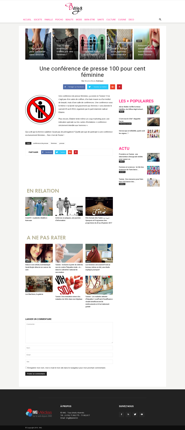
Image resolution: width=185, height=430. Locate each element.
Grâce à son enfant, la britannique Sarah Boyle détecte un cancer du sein (38, 267)
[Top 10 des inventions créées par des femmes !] (65, 44)
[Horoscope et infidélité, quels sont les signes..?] (153, 134)
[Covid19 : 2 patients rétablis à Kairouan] (39, 206)
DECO (131, 19)
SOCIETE (38, 19)
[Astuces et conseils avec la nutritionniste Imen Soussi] (147, 44)
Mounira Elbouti (90, 81)
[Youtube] (141, 414)
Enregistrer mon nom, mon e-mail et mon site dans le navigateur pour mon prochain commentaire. (66, 368)
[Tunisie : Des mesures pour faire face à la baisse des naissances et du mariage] (153, 182)
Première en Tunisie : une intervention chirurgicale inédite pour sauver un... (131, 156)
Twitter (133, 205)
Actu (124, 148)
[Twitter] (135, 414)
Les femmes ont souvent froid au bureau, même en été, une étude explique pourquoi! (97, 267)
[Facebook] (121, 414)
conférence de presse (40, 143)
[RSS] (128, 414)
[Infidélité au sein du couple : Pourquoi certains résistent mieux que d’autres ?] (92, 44)
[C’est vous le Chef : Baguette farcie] (153, 122)
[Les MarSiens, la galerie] (39, 284)
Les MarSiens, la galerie (34, 294)
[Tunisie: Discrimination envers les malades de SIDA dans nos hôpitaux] (69, 285)
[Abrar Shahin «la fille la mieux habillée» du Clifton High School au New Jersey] (153, 110)
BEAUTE (69, 19)
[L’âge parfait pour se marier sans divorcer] (38, 44)
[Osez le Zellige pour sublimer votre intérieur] (120, 44)
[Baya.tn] (73, 8)
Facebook (123, 205)
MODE (79, 19)
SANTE (100, 19)
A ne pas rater (46, 238)
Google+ (152, 205)
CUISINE (122, 19)
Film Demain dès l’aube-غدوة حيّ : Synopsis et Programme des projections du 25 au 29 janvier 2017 (98, 220)
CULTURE (111, 19)
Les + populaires (136, 101)
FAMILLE (49, 19)
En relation (43, 191)
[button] (160, 20)
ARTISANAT (113, 44)
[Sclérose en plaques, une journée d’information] (69, 206)
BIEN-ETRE (89, 19)
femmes (54, 143)
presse (62, 143)
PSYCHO (59, 19)
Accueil (27, 19)
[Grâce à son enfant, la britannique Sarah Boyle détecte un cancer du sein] (39, 253)
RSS (142, 205)
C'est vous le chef (125, 123)
